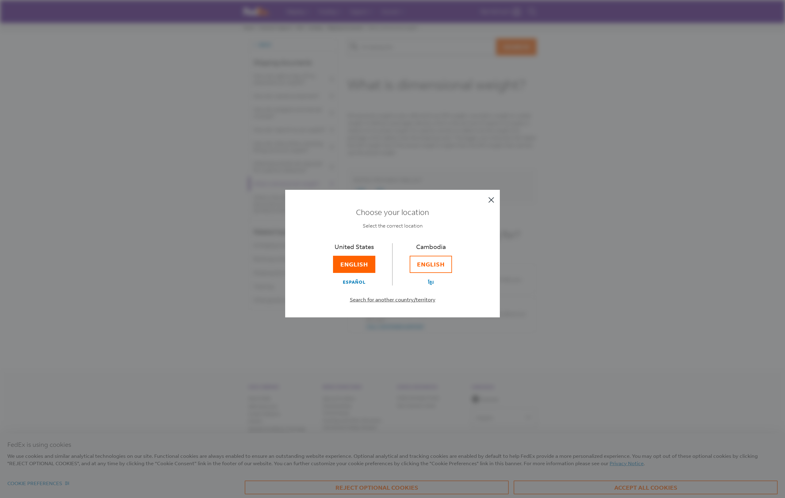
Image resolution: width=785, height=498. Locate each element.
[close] (491, 200)
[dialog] (392, 249)
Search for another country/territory (392, 299)
